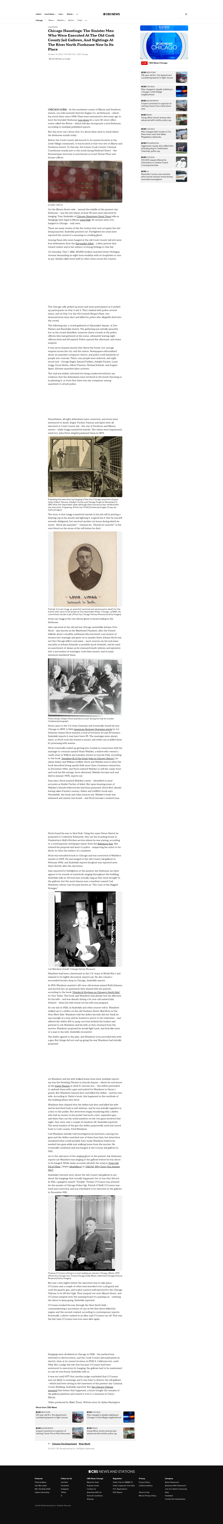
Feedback (169, 1496)
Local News (50, 14)
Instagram (65, 1489)
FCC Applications (120, 1489)
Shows (70, 14)
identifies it (75, 1166)
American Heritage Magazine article (93, 729)
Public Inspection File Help (124, 1486)
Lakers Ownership (42, 1492)
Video (79, 20)
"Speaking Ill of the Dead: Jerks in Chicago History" (88, 758)
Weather (60, 20)
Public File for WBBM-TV (123, 1482)
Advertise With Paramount (175, 1486)
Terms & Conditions (95, 1496)
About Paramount (172, 1482)
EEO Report (117, 1492)
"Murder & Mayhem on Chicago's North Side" (96, 992)
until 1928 (85, 219)
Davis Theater (62, 1085)
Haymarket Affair (84, 243)
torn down (83, 120)
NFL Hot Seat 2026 (42, 1489)
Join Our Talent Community (176, 1489)
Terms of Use (144, 1492)
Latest (38, 14)
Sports (71, 20)
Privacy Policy (144, 1482)
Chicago (39, 20)
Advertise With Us (94, 1492)
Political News (40, 1482)
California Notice (145, 1486)
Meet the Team (93, 1482)
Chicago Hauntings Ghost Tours (94, 216)
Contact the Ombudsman (175, 1499)
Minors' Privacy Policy (147, 1496)
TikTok (63, 1492)
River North (84, 1444)
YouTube (64, 1482)
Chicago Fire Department (64, 1444)
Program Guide (93, 1486)
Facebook (65, 1486)
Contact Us (91, 1489)
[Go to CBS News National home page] (111, 14)
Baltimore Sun (105, 843)
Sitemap (90, 1499)
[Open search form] (186, 14)
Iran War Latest (41, 1486)
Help (167, 1492)
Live (61, 14)
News (51, 20)
